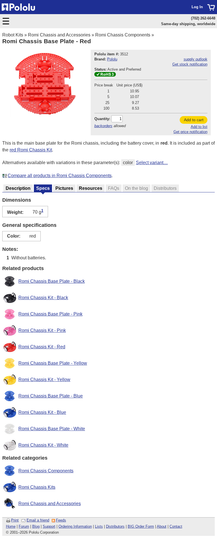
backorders (103, 126)
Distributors (115, 526)
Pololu (112, 59)
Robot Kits (12, 34)
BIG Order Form (141, 526)
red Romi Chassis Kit (31, 149)
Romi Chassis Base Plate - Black (51, 281)
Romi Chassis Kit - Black (43, 297)
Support (49, 526)
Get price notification (190, 132)
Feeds (61, 520)
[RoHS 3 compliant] (105, 75)
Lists (99, 526)
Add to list (199, 127)
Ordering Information (75, 526)
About (161, 526)
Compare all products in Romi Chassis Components (60, 175)
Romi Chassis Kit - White (43, 445)
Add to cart (193, 120)
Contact (176, 526)
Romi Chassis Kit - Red (41, 346)
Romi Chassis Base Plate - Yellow (52, 363)
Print (15, 520)
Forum (24, 526)
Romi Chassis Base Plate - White (51, 428)
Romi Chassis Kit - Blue (42, 412)
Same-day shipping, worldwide (188, 24)
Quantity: (102, 119)
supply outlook (195, 59)
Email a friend (38, 520)
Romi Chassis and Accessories (59, 34)
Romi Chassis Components (122, 34)
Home (11, 526)
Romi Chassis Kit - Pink (42, 330)
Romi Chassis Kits (36, 487)
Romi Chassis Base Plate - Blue (50, 396)
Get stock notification (189, 64)
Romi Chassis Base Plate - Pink (50, 314)
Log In (197, 7)
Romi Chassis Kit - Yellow (44, 379)
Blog (36, 526)
